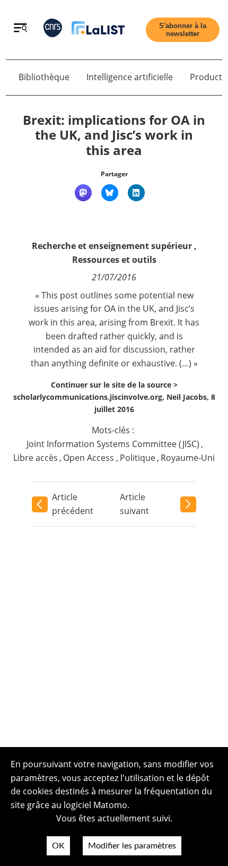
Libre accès (35, 458)
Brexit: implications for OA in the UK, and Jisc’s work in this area (114, 135)
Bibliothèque (44, 77)
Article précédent (72, 504)
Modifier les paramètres (132, 846)
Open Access (88, 458)
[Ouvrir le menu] (20, 29)
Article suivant (134, 504)
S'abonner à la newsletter (182, 30)
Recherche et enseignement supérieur (112, 246)
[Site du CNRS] (53, 30)
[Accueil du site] (98, 30)
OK (58, 846)
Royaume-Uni (188, 458)
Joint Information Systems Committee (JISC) (113, 444)
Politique (137, 458)
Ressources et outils (114, 259)
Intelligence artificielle (129, 77)
